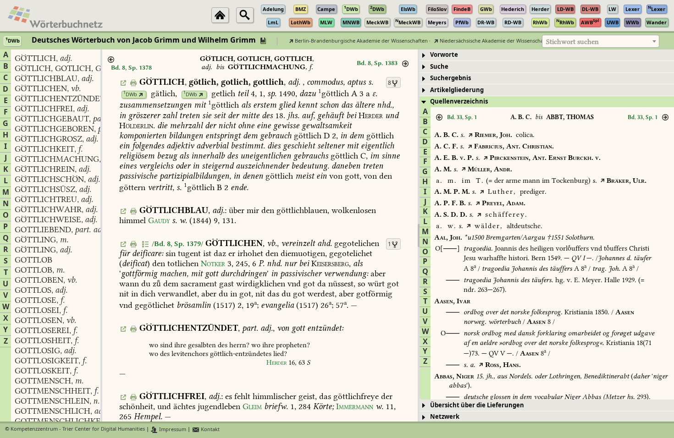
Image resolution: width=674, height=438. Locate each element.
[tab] (547, 55)
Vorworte (444, 54)
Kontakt (209, 429)
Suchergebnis (450, 78)
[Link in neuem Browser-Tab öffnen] (141, 94)
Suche (439, 66)
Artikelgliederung (457, 90)
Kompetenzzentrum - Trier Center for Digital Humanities (78, 429)
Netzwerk (444, 416)
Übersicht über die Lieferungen (477, 405)
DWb (130, 94)
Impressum (172, 429)
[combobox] (600, 41)
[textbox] (600, 41)
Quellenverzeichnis (459, 101)
